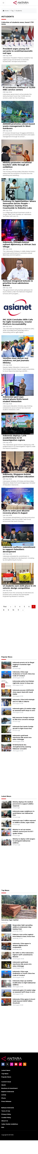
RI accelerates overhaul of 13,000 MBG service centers (19, 88)
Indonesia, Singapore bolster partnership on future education (18, 475)
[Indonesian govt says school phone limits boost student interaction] (17, 385)
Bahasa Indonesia (7, 1108)
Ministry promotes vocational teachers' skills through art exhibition (17, 164)
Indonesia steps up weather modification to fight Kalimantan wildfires (24, 983)
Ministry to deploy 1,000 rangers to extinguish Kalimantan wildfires (24, 841)
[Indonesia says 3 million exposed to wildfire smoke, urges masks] (6, 823)
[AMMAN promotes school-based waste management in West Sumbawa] (17, 112)
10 (13, 610)
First (5, 607)
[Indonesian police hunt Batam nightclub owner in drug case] (6, 684)
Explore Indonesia (7, 1091)
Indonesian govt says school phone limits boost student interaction (15, 399)
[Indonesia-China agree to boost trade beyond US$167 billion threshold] (6, 1002)
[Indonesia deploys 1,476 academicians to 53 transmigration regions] (17, 423)
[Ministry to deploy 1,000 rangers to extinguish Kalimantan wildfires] (6, 841)
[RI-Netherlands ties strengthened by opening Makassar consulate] (6, 747)
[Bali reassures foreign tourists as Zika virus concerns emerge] (6, 720)
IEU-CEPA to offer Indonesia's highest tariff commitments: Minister (23, 955)
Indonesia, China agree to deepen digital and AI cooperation (22, 945)
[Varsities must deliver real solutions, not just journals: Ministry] (17, 346)
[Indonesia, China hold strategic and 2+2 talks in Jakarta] (6, 702)
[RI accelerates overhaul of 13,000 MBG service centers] (17, 75)
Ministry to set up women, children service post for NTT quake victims (23, 831)
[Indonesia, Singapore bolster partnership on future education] (17, 462)
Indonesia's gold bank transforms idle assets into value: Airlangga (22, 737)
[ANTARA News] (21, 2)
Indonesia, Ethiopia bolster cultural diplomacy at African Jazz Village (19, 244)
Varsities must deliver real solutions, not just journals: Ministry (16, 360)
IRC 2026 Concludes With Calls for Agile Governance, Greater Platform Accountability (18, 321)
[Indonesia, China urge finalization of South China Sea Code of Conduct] (6, 674)
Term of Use (5, 1111)
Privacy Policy (6, 1114)
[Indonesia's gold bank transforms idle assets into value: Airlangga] (6, 738)
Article (3, 1095)
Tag (12, 11)
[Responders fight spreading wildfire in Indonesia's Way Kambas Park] (6, 928)
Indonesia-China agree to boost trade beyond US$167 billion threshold (24, 1001)
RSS (2, 1127)
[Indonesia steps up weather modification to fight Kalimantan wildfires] (6, 983)
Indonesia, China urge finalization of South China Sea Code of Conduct (24, 674)
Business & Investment (9, 1088)
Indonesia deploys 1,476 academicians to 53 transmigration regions (14, 437)
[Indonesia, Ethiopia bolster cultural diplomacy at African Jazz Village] (17, 230)
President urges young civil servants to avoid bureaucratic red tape (18, 51)
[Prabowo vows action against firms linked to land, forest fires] (6, 937)
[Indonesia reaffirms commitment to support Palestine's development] (17, 535)
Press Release (6, 1101)
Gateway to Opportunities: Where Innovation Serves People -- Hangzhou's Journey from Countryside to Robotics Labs (19, 204)
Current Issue (6, 1082)
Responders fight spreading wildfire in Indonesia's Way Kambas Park (22, 927)
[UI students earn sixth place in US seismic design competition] (17, 574)
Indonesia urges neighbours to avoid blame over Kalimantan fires (23, 813)
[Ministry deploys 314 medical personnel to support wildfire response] (6, 804)
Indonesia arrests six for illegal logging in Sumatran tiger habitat (23, 664)
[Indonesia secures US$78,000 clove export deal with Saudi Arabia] (6, 693)
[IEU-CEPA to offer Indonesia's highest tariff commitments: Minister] (6, 955)
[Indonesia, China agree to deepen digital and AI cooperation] (6, 946)
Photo (3, 1098)
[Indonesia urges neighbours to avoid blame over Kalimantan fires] (6, 814)
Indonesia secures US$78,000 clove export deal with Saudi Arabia (23, 692)
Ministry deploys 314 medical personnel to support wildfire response (23, 804)
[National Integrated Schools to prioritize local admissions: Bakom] (17, 269)
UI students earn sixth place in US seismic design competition (19, 587)
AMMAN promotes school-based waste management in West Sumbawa (19, 126)
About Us (4, 1121)
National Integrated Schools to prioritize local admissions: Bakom (18, 283)
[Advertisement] (19, 634)
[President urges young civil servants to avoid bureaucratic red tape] (17, 36)
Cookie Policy (6, 1117)
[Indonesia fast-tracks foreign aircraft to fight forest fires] (6, 729)
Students (19, 11)
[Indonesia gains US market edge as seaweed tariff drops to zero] (6, 711)
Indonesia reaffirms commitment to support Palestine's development (19, 549)
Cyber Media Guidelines (9, 1124)
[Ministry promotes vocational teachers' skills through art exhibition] (17, 150)
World (3, 1085)
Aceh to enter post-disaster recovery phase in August (16, 512)
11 (18, 610)
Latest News (6, 796)
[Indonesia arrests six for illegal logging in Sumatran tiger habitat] (6, 665)
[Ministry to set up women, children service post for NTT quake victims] (6, 832)
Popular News (6, 657)
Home (6, 11)
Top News (5, 890)
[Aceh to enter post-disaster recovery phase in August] (17, 498)
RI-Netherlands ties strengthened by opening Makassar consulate (22, 747)
